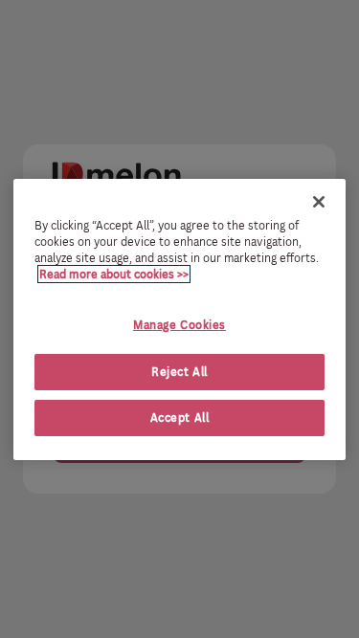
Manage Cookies (179, 325)
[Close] (319, 201)
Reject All (179, 371)
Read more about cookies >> (114, 274)
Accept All (180, 417)
